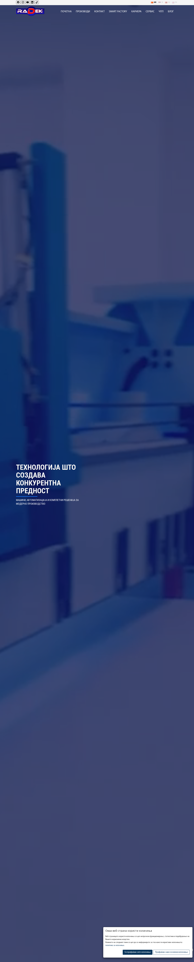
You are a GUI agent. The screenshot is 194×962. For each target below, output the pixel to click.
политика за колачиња (114, 945)
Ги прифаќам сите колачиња (138, 952)
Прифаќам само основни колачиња (171, 952)
